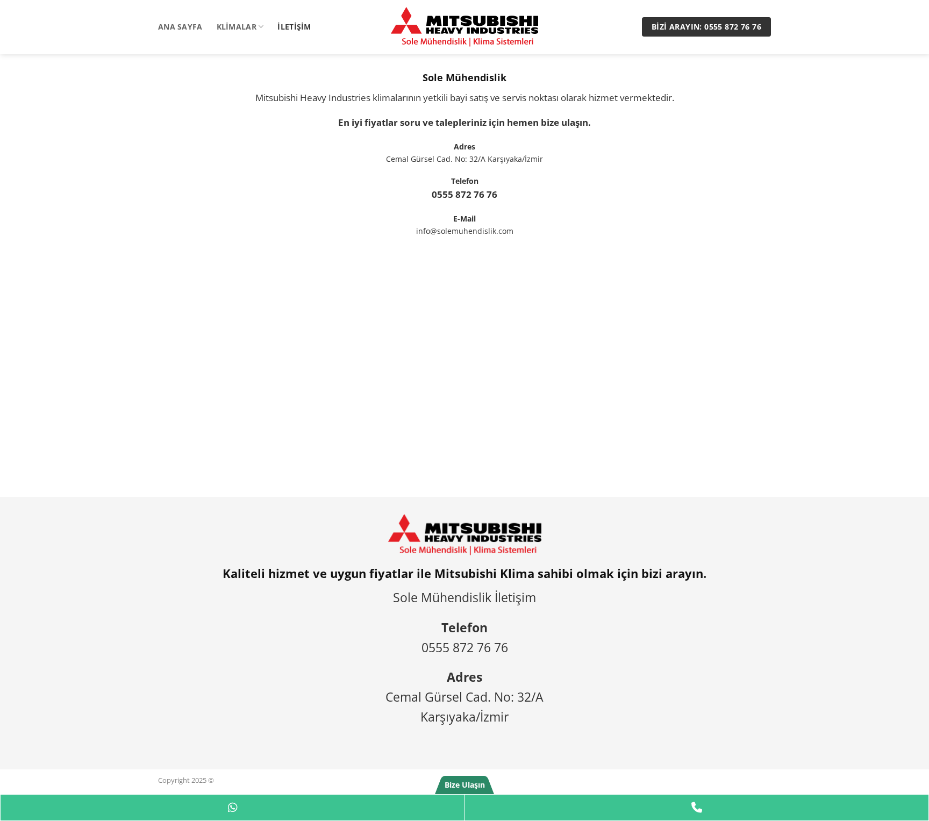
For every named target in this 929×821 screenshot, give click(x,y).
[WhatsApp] (232, 807)
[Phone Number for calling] (696, 807)
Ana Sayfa (180, 27)
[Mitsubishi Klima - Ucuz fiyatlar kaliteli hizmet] (464, 27)
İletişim (294, 27)
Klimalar (236, 27)
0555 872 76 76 (464, 194)
